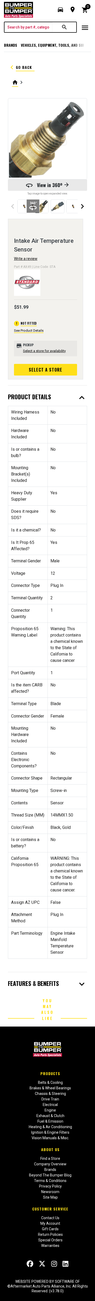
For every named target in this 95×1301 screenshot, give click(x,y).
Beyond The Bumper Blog (50, 1175)
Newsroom (50, 1192)
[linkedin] (65, 1264)
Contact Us (50, 1218)
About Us (50, 1149)
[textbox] (28, 27)
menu (85, 27)
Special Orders (50, 1240)
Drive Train (50, 1099)
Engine (50, 1110)
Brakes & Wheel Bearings (50, 1088)
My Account (50, 1223)
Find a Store (50, 1158)
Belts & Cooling (50, 1082)
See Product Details (29, 331)
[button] (60, 9)
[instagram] (54, 1264)
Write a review (25, 259)
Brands (10, 45)
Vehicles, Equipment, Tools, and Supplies (57, 45)
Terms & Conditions (50, 1181)
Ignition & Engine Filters (50, 1132)
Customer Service (50, 1209)
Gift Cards (50, 1229)
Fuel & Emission (50, 1121)
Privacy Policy (50, 1186)
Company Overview (50, 1164)
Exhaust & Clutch (50, 1116)
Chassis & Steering (50, 1093)
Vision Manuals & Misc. (50, 1138)
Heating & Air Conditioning (50, 1127)
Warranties (50, 1245)
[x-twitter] (42, 1264)
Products (50, 1073)
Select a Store (45, 370)
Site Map (50, 1197)
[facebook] (30, 1264)
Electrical (50, 1105)
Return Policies (50, 1234)
